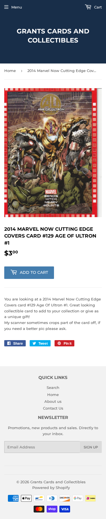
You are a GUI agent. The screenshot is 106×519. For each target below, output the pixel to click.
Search (53, 387)
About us (53, 401)
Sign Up (91, 447)
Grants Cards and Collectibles (53, 35)
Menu (16, 7)
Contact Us (53, 408)
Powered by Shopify (51, 487)
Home (10, 70)
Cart (97, 7)
